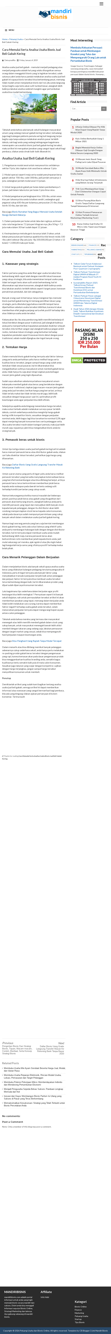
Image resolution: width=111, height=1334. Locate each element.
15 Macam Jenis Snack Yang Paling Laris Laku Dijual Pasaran (90, 160)
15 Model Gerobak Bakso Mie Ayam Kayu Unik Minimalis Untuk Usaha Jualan (89, 171)
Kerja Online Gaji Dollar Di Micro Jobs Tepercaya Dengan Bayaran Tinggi (88, 227)
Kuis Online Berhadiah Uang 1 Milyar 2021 (89, 140)
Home (5, 39)
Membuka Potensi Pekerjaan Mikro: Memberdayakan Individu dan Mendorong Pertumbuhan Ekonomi (33, 1083)
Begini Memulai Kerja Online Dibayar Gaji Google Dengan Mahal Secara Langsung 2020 (87, 150)
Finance (78, 1310)
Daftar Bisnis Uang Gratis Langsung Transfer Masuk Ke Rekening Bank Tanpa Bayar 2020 (50, 1050)
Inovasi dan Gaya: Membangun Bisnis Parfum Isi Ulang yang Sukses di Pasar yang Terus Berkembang (32, 1097)
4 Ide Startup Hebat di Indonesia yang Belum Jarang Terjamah (91, 181)
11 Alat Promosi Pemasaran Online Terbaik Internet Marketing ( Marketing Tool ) (86, 215)
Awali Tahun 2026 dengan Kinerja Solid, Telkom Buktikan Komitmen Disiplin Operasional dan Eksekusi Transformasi (88, 312)
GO (103, 109)
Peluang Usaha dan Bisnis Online (34, 1330)
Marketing (79, 1313)
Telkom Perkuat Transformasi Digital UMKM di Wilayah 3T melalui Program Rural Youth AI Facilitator (87, 275)
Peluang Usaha (16, 39)
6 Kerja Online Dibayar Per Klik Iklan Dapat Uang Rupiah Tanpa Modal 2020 (88, 130)
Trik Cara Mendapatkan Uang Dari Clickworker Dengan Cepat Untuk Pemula (88, 192)
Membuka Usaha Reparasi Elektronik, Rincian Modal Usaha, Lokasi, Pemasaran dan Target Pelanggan (32, 1076)
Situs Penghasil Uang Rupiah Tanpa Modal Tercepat (37, 641)
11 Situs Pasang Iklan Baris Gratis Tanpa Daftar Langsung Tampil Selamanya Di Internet (87, 203)
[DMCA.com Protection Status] (89, 363)
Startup (78, 1319)
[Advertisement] (33, 726)
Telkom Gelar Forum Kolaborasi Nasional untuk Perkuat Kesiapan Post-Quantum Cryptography (88, 266)
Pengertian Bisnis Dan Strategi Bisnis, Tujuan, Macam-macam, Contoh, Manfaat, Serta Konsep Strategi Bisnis (17, 1050)
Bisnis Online (81, 1306)
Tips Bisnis (80, 1322)
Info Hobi (45, 1297)
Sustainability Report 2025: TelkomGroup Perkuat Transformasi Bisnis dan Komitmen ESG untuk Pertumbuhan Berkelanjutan (86, 287)
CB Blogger (84, 1330)
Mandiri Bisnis (101, 1330)
